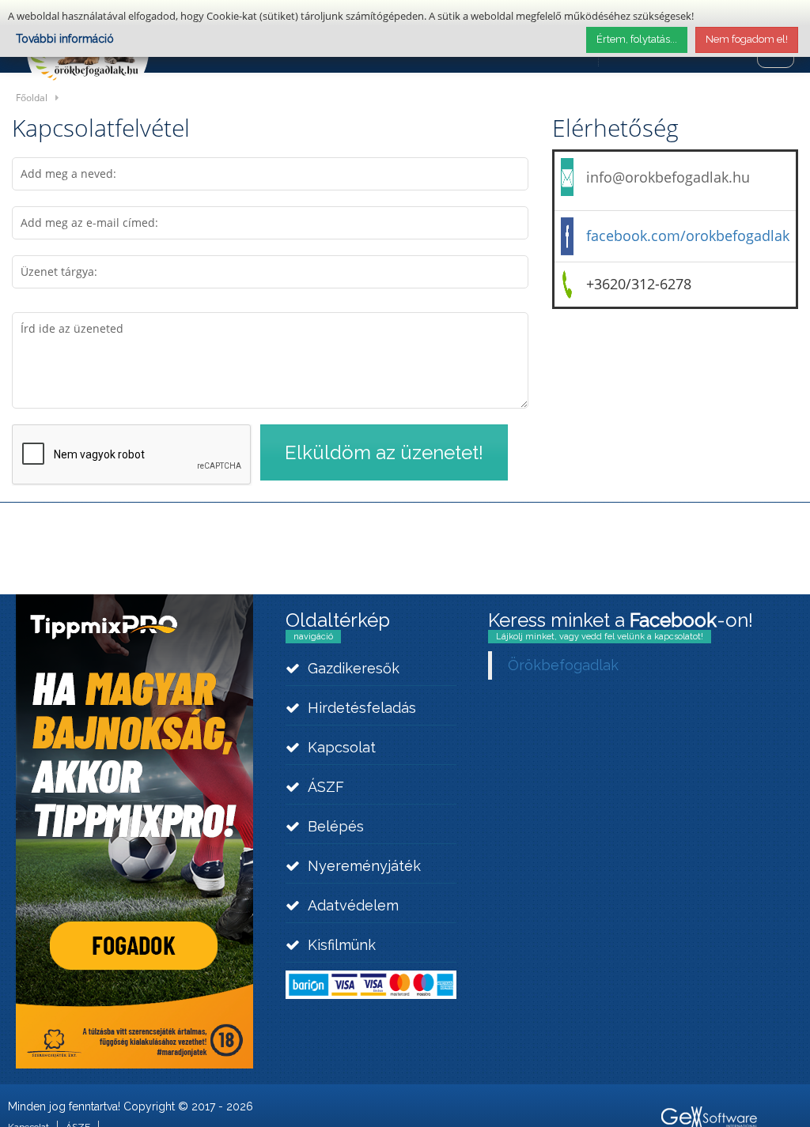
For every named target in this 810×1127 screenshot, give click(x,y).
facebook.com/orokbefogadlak (687, 235)
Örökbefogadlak (563, 665)
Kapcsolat (342, 747)
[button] (384, 452)
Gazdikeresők (353, 668)
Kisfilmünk (342, 945)
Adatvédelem (353, 905)
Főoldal (31, 97)
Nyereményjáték (364, 866)
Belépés (336, 826)
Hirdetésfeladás (362, 707)
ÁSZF (326, 786)
